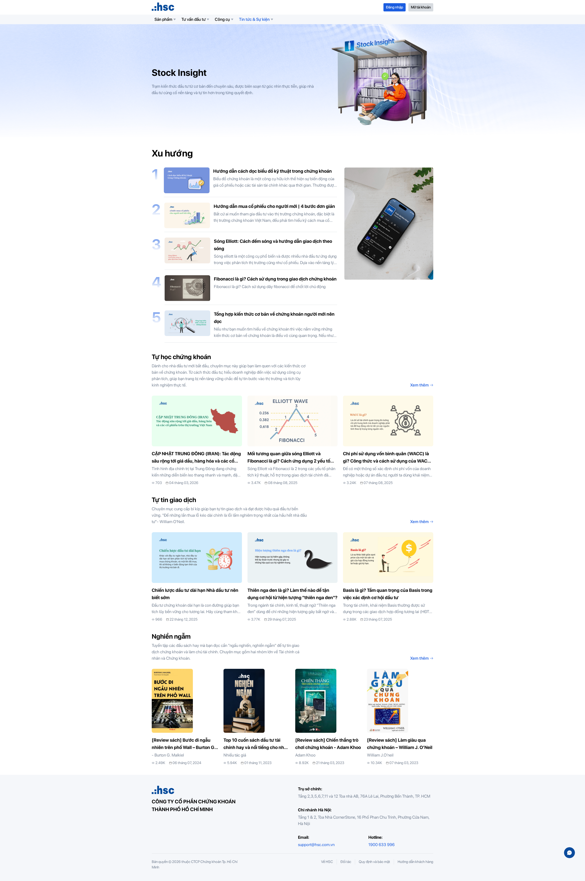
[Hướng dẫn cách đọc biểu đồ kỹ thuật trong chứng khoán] (250, 182)
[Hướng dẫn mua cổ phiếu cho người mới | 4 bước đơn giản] (250, 217)
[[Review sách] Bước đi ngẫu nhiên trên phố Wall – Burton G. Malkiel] (185, 717)
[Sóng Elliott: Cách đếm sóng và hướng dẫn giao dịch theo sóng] (251, 254)
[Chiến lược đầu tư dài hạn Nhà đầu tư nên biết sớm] (197, 577)
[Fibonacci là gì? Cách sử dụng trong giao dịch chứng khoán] (251, 290)
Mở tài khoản (421, 7)
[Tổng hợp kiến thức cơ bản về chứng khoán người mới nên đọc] (251, 326)
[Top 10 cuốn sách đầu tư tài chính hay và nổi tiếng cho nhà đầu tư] (256, 717)
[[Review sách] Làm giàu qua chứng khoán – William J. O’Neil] (400, 717)
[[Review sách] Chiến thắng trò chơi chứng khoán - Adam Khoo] (328, 717)
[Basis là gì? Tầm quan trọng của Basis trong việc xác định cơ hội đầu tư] (388, 577)
